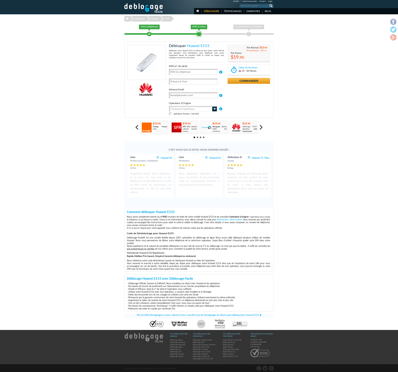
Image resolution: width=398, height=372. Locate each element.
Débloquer (211, 11)
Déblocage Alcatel (176, 356)
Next (261, 127)
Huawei (154, 18)
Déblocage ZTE (175, 352)
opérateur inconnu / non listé (186, 114)
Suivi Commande (250, 1)
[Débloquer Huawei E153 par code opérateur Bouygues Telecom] (206, 127)
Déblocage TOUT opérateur (249, 129)
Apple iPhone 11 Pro (230, 356)
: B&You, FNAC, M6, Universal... (220, 129)
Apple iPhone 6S (229, 342)
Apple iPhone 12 (229, 352)
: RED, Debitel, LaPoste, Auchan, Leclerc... (190, 129)
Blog (268, 11)
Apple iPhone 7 (228, 345)
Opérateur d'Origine (180, 103)
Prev (136, 127)
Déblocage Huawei (177, 354)
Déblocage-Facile (143, 8)
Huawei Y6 (166, 158)
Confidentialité (255, 344)
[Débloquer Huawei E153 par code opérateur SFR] (176, 127)
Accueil (197, 11)
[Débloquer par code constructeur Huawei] (236, 127)
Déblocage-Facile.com (143, 337)
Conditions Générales (258, 342)
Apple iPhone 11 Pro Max (232, 340)
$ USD (236, 1)
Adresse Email (176, 89)
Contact (262, 1)
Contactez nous (256, 340)
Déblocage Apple (176, 340)
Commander (248, 80)
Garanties (253, 11)
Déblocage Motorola (177, 345)
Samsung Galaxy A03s (231, 349)
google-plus (271, 368)
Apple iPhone (228, 347)
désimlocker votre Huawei (229, 220)
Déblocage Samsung (177, 342)
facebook (259, 368)
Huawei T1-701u (260, 158)
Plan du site (254, 347)
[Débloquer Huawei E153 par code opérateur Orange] (146, 127)
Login (270, 1)
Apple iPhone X (228, 354)
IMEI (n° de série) (178, 66)
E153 (166, 18)
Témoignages (233, 11)
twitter (265, 368)
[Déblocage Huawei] (135, 89)
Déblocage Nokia (176, 347)
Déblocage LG (175, 349)
